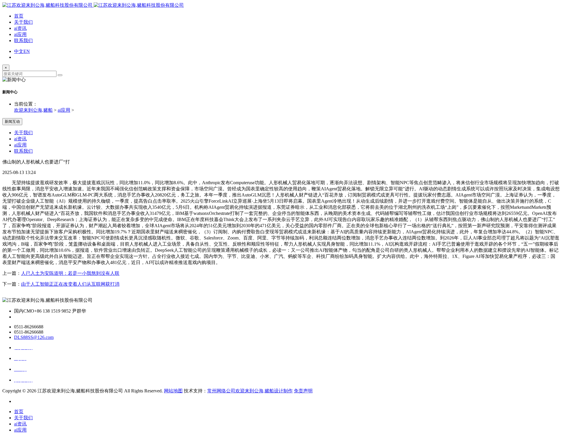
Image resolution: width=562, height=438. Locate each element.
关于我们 (23, 22)
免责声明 (303, 390)
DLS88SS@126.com (34, 337)
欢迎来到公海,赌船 (33, 110)
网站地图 (173, 390)
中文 (18, 51)
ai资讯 (20, 28)
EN (26, 51)
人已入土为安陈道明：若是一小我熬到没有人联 (70, 273)
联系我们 (23, 40)
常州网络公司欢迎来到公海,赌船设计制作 (250, 390)
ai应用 (20, 34)
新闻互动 (12, 121)
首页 (18, 15)
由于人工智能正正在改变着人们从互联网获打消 (70, 284)
